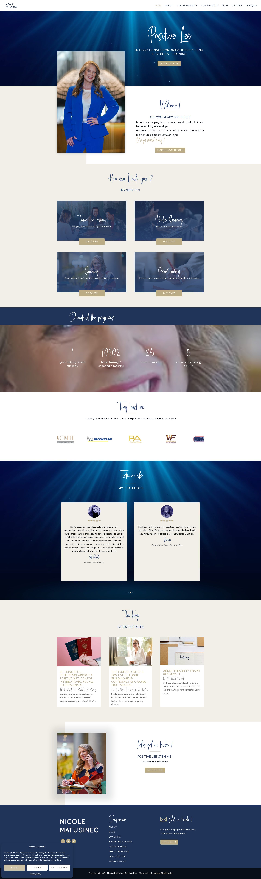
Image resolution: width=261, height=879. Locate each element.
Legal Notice (117, 856)
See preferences (59, 867)
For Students (79, 689)
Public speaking (119, 851)
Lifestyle (181, 678)
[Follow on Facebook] (63, 841)
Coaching (115, 837)
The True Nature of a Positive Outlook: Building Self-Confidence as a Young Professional (128, 678)
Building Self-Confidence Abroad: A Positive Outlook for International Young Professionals (76, 678)
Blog (112, 832)
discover (92, 241)
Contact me (155, 770)
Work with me (169, 63)
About (113, 827)
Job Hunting (91, 689)
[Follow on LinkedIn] (68, 841)
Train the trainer (120, 842)
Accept (14, 867)
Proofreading (118, 846)
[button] (199, 544)
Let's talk (169, 842)
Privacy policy (118, 861)
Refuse (37, 867)
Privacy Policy (35, 874)
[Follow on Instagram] (74, 841)
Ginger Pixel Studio (163, 873)
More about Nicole (170, 150)
